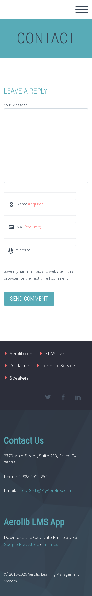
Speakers (19, 378)
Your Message (16, 105)
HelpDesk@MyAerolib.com (44, 490)
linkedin (78, 397)
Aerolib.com (22, 353)
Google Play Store (21, 544)
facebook (63, 397)
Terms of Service (58, 365)
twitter (48, 397)
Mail (29, 227)
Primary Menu (81, 9)
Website (22, 250)
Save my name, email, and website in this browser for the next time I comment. (38, 274)
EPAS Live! (55, 353)
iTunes (52, 544)
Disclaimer (20, 365)
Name (31, 204)
